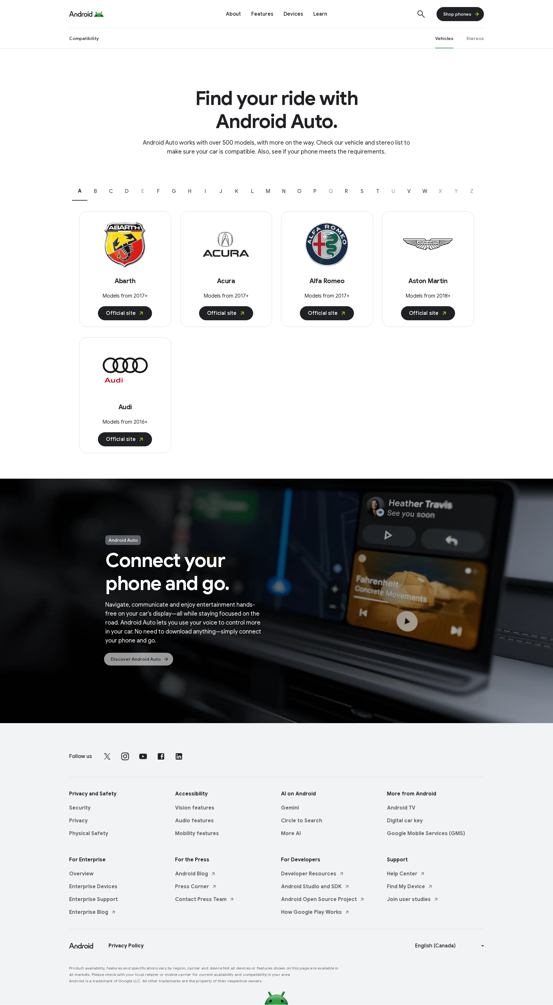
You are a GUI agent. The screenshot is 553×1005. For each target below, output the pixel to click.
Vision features (194, 808)
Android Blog (191, 874)
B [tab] (95, 191)
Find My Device (406, 886)
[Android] (80, 14)
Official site (121, 313)
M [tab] (268, 191)
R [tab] (346, 191)
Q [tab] (331, 191)
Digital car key (405, 821)
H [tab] (189, 191)
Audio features (194, 821)
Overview (81, 874)
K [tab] (236, 191)
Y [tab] (456, 191)
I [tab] (205, 191)
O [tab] (299, 191)
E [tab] (142, 191)
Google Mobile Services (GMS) (426, 833)
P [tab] (315, 191)
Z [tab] (471, 191)
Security (80, 808)
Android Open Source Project (319, 899)
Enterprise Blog (88, 912)
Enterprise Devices (93, 886)
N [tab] (283, 191)
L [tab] (252, 191)
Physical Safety (88, 833)
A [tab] (80, 191)
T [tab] (377, 191)
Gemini (290, 808)
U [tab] (393, 191)
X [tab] (440, 191)
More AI (291, 833)
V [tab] (409, 191)
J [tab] (221, 191)
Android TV (401, 808)
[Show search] (421, 14)
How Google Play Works (311, 912)
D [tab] (127, 191)
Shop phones (457, 14)
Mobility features (197, 833)
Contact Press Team (201, 899)
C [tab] (111, 191)
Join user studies (409, 899)
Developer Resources (308, 874)
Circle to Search (301, 821)
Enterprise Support (93, 899)
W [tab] (424, 191)
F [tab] (158, 191)
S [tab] (362, 191)
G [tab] (174, 191)
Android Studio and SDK (311, 886)
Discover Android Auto (136, 659)
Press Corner (192, 886)
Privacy (78, 821)
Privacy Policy (126, 946)
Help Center (402, 874)
